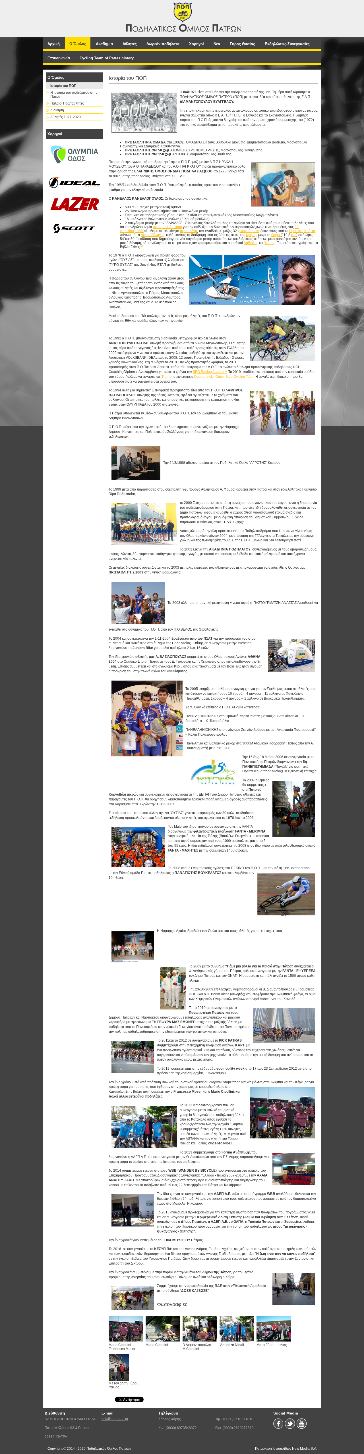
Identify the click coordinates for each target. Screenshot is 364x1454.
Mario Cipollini (157, 1345)
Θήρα (276, 235)
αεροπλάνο (188, 231)
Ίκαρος (269, 243)
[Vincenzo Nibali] (238, 1329)
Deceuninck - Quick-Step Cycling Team (224, 377)
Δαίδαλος (251, 243)
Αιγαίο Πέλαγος (152, 235)
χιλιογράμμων (248, 231)
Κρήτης (310, 231)
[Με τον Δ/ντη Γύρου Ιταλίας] (127, 1367)
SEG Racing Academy (210, 372)
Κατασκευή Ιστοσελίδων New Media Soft (286, 1449)
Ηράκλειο (296, 231)
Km (293, 235)
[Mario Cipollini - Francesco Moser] (127, 1329)
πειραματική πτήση (167, 227)
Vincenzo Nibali (232, 1345)
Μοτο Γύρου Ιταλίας (272, 1345)
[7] (141, 246)
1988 (139, 231)
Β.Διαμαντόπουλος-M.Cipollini (198, 1347)
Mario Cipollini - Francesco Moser (122, 1347)
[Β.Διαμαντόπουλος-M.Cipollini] (201, 1329)
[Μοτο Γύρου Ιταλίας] (275, 1329)
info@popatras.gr (115, 1419)
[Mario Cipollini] (164, 1329)
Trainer (167, 377)
